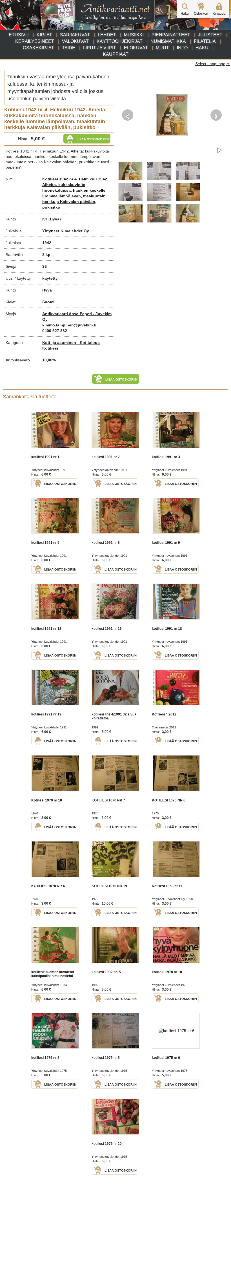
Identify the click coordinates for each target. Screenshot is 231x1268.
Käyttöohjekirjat (120, 41)
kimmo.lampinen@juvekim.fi (69, 325)
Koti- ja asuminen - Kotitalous (71, 342)
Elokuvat (136, 47)
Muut (162, 47)
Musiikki (134, 34)
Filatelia (205, 41)
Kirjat (44, 34)
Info (182, 47)
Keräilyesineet (34, 41)
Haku (202, 47)
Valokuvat (75, 41)
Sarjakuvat (75, 34)
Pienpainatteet (171, 34)
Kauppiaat (115, 54)
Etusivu (19, 34)
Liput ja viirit (99, 47)
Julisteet (210, 34)
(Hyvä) (54, 219)
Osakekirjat (38, 47)
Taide (68, 47)
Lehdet (107, 34)
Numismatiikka (168, 41)
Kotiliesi (50, 348)
